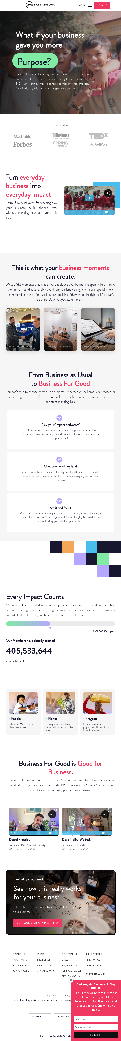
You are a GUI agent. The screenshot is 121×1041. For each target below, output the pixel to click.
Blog (40, 954)
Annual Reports (45, 970)
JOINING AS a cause (71, 970)
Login (81, 5)
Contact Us (69, 954)
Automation (19, 965)
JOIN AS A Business (22, 970)
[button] (90, 5)
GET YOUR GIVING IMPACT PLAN (38, 923)
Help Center (94, 954)
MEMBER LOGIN (95, 973)
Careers (66, 959)
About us (19, 954)
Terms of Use (93, 959)
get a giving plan (71, 976)
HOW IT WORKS (20, 959)
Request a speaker (71, 965)
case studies (44, 965)
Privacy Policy (93, 965)
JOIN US (102, 5)
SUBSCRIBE (96, 1035)
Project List (43, 959)
